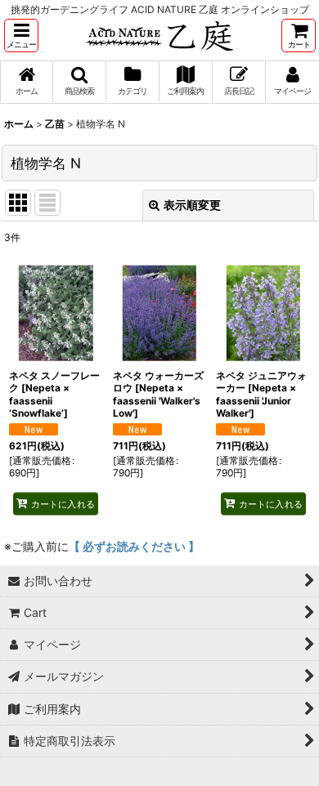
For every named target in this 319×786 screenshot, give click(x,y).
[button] (21, 35)
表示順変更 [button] (192, 205)
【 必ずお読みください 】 (134, 546)
